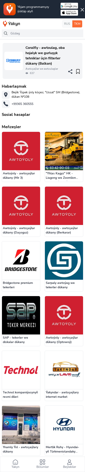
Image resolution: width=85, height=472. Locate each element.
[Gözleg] (6, 33)
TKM (77, 24)
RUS (67, 24)
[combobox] (42, 33)
